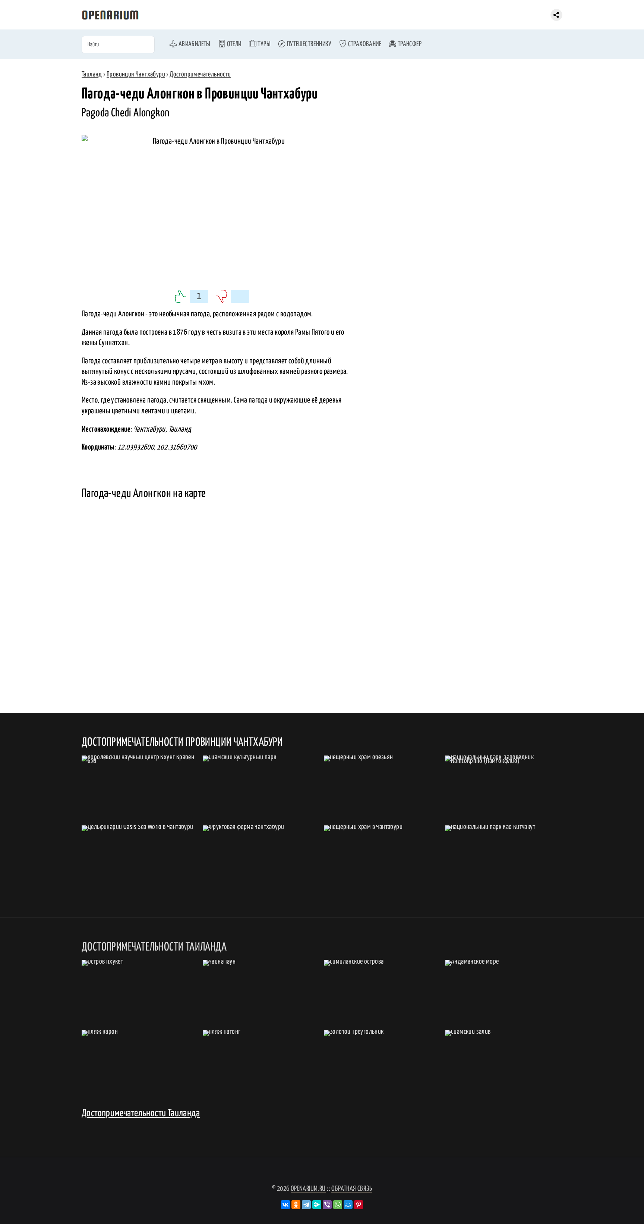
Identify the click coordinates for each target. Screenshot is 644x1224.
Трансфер (409, 44)
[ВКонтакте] (285, 1204)
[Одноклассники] (295, 1204)
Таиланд (92, 74)
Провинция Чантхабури (136, 74)
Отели (233, 44)
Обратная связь (351, 1188)
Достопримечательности (200, 74)
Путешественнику (308, 44)
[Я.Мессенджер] (316, 1204)
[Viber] (327, 1204)
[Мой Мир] (348, 1204)
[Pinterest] (358, 1204)
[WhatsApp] (337, 1204)
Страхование (364, 44)
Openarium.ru (308, 1188)
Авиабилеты (193, 44)
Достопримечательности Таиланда (141, 1113)
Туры (263, 44)
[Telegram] (306, 1204)
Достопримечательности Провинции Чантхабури (182, 742)
